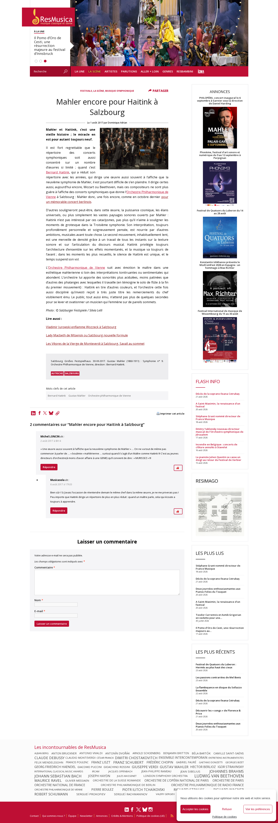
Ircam (95, 771)
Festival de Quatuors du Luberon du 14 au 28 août (220, 212)
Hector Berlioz (203, 766)
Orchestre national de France (59, 785)
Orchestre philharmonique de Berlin (128, 785)
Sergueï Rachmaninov (130, 794)
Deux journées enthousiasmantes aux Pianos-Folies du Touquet (218, 725)
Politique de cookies (224, 816)
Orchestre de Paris (228, 780)
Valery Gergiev (165, 794)
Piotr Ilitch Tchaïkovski (143, 789)
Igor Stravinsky (231, 766)
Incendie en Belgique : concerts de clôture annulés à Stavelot (216, 446)
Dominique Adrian (117, 122)
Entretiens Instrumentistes (226, 757)
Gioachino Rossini (117, 766)
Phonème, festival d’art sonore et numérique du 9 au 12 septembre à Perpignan (220, 155)
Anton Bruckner (64, 753)
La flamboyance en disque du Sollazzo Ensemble (219, 689)
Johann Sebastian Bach (58, 775)
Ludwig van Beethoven (219, 775)
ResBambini (185, 71)
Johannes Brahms (226, 771)
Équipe (72, 816)
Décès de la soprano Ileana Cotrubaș (217, 393)
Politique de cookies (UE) (151, 816)
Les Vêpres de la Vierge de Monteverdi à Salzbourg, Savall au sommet (95, 344)
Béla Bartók (201, 753)
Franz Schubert (128, 762)
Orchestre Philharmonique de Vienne (76, 268)
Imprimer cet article (172, 413)
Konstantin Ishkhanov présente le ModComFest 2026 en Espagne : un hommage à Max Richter (220, 265)
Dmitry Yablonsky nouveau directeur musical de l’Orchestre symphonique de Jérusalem (219, 432)
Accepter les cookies (195, 809)
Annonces (102, 816)
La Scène (94, 71)
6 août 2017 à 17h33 (61, 484)
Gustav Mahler (76, 395)
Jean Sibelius (190, 771)
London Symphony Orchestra (165, 775)
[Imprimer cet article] (158, 414)
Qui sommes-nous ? (53, 816)
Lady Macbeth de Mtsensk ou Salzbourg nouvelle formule (87, 335)
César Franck (105, 757)
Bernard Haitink (57, 172)
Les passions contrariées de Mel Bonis (218, 677)
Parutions (129, 71)
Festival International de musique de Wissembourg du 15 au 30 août (220, 312)
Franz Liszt (100, 762)
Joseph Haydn (99, 775)
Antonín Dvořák (117, 753)
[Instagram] (151, 809)
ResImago (207, 481)
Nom (38, 600)
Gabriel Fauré (186, 762)
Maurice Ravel (48, 780)
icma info (201, 71)
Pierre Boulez (102, 789)
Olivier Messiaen (77, 780)
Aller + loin (150, 71)
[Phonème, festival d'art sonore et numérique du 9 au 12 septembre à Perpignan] (220, 184)
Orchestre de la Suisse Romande (117, 780)
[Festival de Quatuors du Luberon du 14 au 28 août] (220, 238)
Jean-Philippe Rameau (156, 771)
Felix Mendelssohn (48, 762)
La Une (80, 71)
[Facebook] (39, 413)
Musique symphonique (119, 90)
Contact (34, 816)
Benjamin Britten (176, 753)
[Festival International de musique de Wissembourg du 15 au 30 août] (220, 340)
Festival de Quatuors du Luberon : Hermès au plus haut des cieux (216, 666)
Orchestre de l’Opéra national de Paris (176, 780)
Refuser (227, 809)
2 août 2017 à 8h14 (50, 441)
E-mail (39, 611)
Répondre (49, 467)
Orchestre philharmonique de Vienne (109, 395)
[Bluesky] (144, 809)
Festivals (86, 90)
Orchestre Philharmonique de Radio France (207, 785)
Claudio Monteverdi (80, 757)
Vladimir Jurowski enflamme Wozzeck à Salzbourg (81, 327)
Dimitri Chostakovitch (136, 757)
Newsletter (86, 816)
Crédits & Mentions (122, 816)
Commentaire (44, 567)
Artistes (111, 71)
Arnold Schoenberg (146, 753)
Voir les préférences (257, 809)
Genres (167, 71)
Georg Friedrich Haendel (55, 766)
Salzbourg (72, 373)
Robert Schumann (51, 794)
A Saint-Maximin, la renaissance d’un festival (218, 405)
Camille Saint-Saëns (229, 753)
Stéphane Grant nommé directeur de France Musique (218, 418)
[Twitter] (45, 413)
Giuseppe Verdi (145, 766)
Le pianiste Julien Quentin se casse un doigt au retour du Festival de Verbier (218, 458)
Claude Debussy (49, 757)
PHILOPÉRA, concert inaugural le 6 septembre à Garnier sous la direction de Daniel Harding (220, 100)
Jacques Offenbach (120, 771)
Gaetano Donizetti (211, 762)
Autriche (57, 373)
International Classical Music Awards (58, 771)
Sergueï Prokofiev (90, 794)
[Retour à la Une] (48, 17)
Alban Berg (41, 753)
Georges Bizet (234, 762)
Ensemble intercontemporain (183, 757)
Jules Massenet (127, 775)
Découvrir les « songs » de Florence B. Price (218, 712)
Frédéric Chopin (160, 762)
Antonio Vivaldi (91, 753)
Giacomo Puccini (90, 766)
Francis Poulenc (77, 762)
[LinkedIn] (127, 811)
